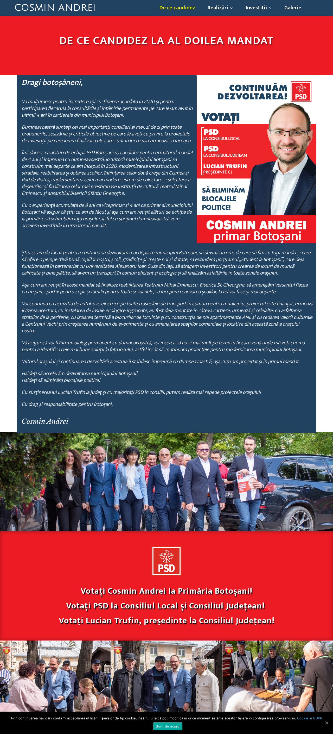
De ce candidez (177, 9)
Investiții (256, 9)
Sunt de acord (168, 726)
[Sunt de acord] (326, 722)
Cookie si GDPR (309, 718)
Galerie (292, 9)
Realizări (217, 9)
